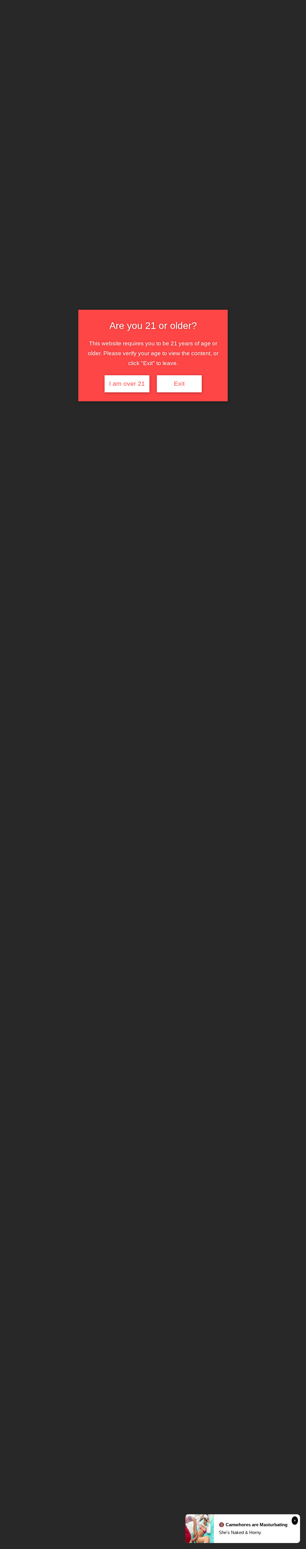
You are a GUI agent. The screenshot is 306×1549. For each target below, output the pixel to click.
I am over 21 (127, 383)
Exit (179, 383)
